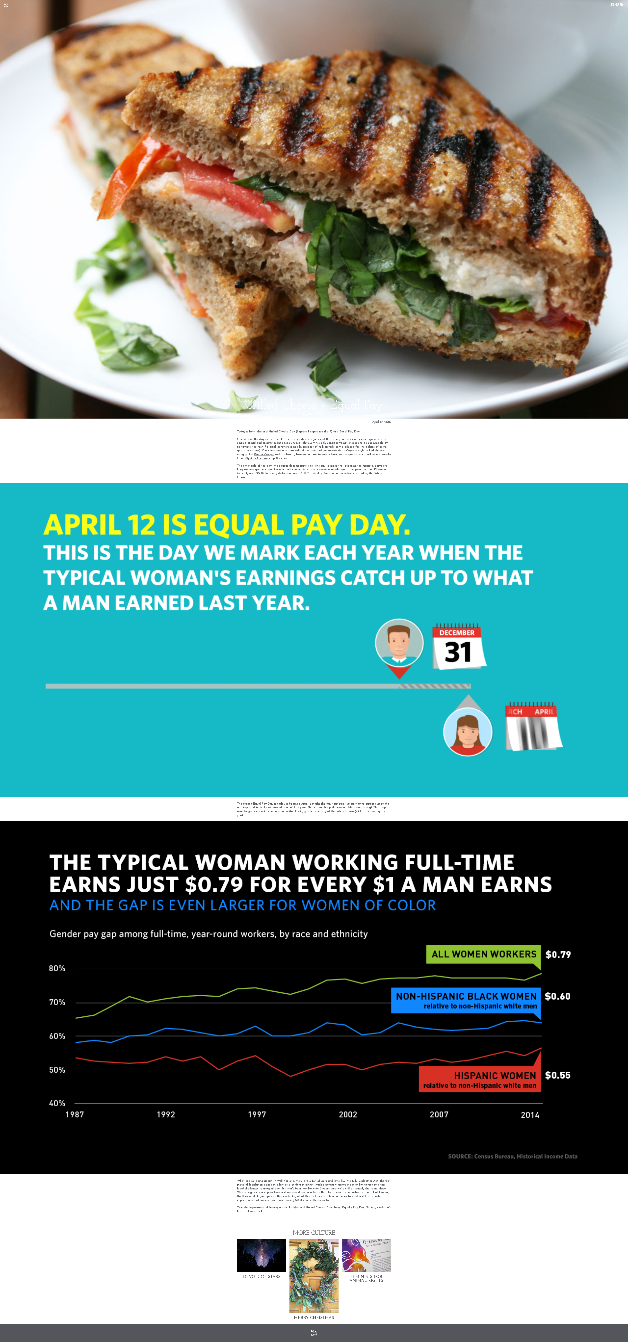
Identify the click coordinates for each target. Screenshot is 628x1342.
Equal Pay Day (349, 431)
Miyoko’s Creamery (257, 458)
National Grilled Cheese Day (275, 431)
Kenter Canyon (264, 454)
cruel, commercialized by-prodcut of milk (297, 447)
